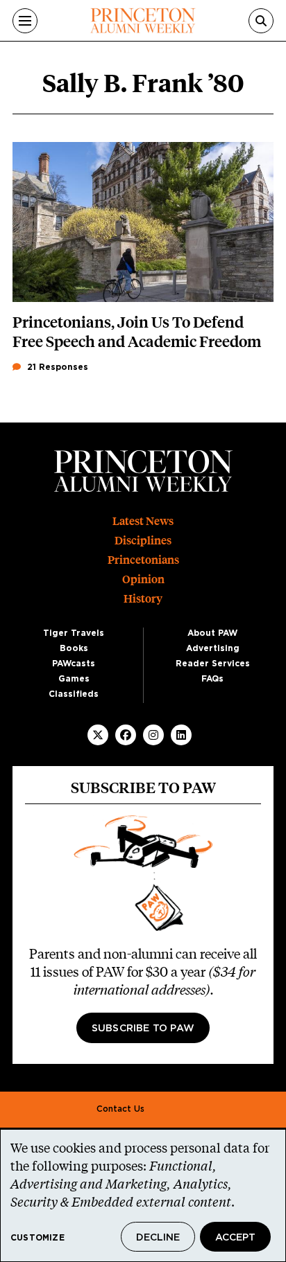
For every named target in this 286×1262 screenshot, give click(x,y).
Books (74, 648)
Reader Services (213, 663)
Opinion (143, 579)
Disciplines (143, 540)
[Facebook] (125, 735)
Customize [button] (37, 1238)
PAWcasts (73, 663)
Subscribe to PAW (143, 1028)
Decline (158, 1238)
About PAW (212, 633)
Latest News (143, 521)
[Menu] (24, 20)
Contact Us (120, 1109)
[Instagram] (153, 735)
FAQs (212, 679)
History (143, 598)
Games (74, 679)
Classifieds (74, 694)
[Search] (261, 20)
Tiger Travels (73, 633)
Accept (235, 1238)
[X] (97, 735)
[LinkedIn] (181, 735)
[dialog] (143, 1195)
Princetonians (143, 560)
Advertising (212, 648)
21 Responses (56, 367)
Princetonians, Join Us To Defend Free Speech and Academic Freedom (136, 332)
